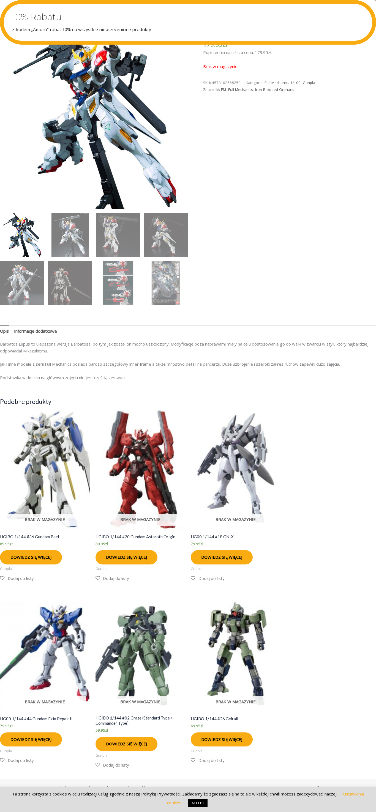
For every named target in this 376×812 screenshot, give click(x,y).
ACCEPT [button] (198, 802)
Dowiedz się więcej (30, 557)
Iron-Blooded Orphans (274, 89)
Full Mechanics (240, 89)
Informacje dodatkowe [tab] (35, 331)
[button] (17, 578)
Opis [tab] (4, 331)
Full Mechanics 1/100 (283, 82)
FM (223, 89)
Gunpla (309, 82)
